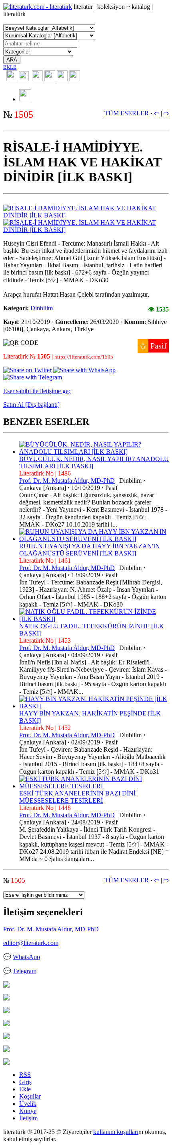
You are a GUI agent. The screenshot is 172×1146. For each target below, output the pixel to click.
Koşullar (30, 1096)
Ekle (25, 1089)
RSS (25, 1074)
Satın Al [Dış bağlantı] (31, 404)
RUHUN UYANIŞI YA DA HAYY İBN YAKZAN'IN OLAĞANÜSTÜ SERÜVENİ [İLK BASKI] (89, 550)
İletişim (28, 1118)
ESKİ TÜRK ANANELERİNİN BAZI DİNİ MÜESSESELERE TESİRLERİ (77, 797)
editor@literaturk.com (30, 942)
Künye (27, 1110)
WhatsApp (26, 956)
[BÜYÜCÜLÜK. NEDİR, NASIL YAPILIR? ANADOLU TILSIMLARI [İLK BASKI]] (94, 451)
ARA (11, 60)
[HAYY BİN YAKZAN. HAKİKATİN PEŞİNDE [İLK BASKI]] (94, 706)
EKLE (9, 67)
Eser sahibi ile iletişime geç (37, 390)
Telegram (24, 971)
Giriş (25, 1081)
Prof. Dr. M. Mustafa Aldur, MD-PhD (67, 480)
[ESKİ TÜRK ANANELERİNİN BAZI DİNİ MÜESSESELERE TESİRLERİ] (94, 786)
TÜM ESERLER (126, 113)
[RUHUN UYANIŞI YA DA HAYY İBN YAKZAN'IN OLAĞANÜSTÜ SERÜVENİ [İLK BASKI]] (94, 538)
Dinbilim (41, 308)
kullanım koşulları (115, 1131)
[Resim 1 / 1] (86, 215)
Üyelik (27, 1103)
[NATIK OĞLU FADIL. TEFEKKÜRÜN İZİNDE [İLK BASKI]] (94, 618)
